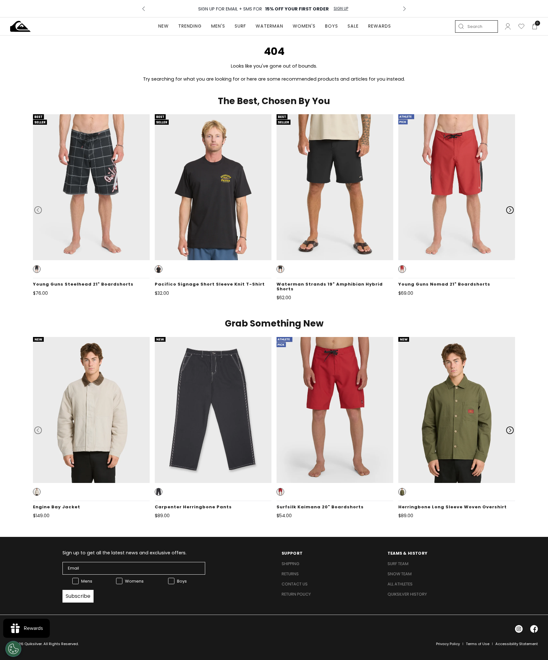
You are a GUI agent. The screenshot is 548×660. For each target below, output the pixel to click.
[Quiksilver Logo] (20, 26)
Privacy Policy (448, 643)
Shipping (290, 563)
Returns (290, 574)
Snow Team (400, 574)
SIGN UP (341, 8)
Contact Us (295, 584)
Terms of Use (477, 643)
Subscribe (78, 596)
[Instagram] (519, 629)
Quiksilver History (407, 594)
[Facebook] (534, 629)
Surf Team (398, 563)
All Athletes (400, 584)
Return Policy (296, 594)
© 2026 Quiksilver (26, 643)
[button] (37, 269)
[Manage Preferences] (13, 649)
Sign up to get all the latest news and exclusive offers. (124, 553)
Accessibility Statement (516, 643)
